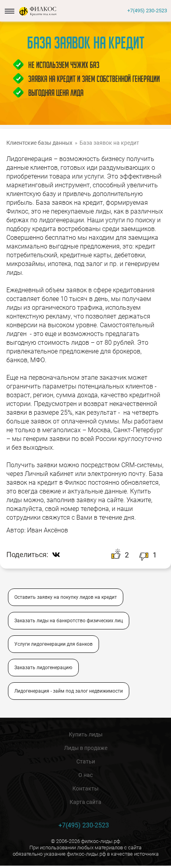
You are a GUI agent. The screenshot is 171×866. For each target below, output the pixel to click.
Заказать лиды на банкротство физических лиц (68, 620)
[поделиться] (58, 554)
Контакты (85, 788)
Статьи (85, 761)
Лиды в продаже (85, 748)
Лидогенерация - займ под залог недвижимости (68, 691)
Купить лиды (86, 734)
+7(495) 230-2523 (147, 11)
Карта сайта (85, 802)
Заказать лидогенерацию (43, 667)
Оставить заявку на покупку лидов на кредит (65, 597)
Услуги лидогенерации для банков (53, 644)
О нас (85, 775)
